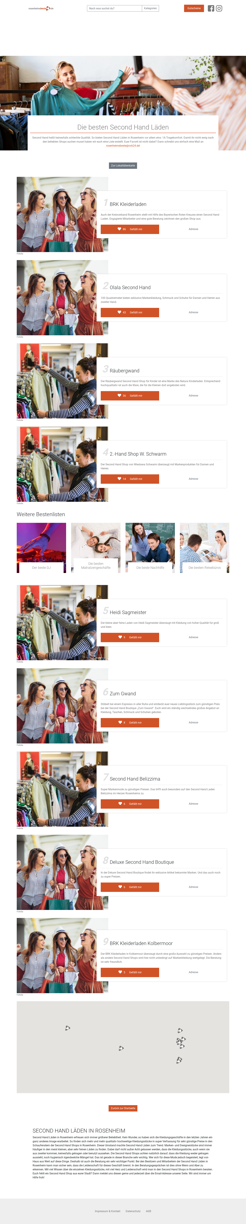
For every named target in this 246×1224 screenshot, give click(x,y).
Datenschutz (133, 1211)
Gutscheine (194, 8)
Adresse (193, 229)
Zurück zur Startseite (123, 1108)
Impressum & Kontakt (107, 1211)
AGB (148, 1211)
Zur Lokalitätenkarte (123, 165)
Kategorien (150, 8)
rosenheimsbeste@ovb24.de (122, 145)
